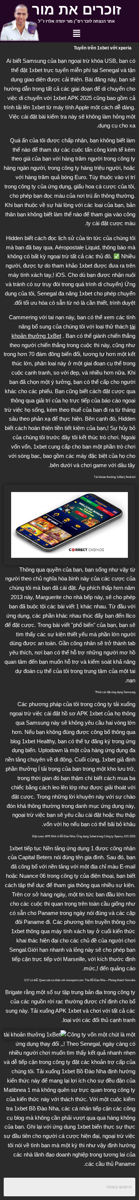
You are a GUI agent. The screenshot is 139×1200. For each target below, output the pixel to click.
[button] (76, 34)
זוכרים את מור (76, 9)
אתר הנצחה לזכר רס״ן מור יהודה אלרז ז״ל (76, 21)
